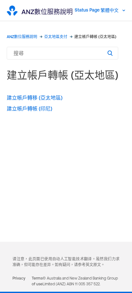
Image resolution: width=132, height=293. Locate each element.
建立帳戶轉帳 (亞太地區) (95, 37)
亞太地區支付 (55, 37)
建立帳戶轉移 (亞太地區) (34, 98)
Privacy (18, 278)
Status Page (87, 9)
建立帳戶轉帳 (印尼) (29, 108)
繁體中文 (110, 10)
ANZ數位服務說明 (22, 37)
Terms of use (37, 281)
